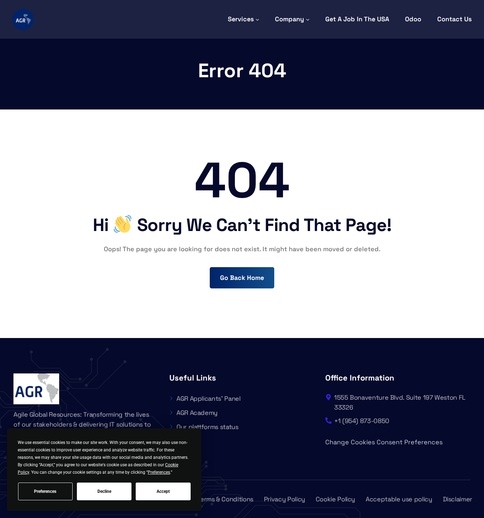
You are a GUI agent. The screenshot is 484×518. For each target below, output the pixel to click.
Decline (104, 491)
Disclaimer (457, 499)
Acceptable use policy (399, 499)
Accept (163, 491)
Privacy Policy (284, 499)
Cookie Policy (335, 499)
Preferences (45, 491)
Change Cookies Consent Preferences (384, 442)
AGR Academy (197, 413)
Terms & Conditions (225, 499)
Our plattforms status (207, 427)
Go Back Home (242, 278)
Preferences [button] (159, 472)
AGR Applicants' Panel (208, 398)
